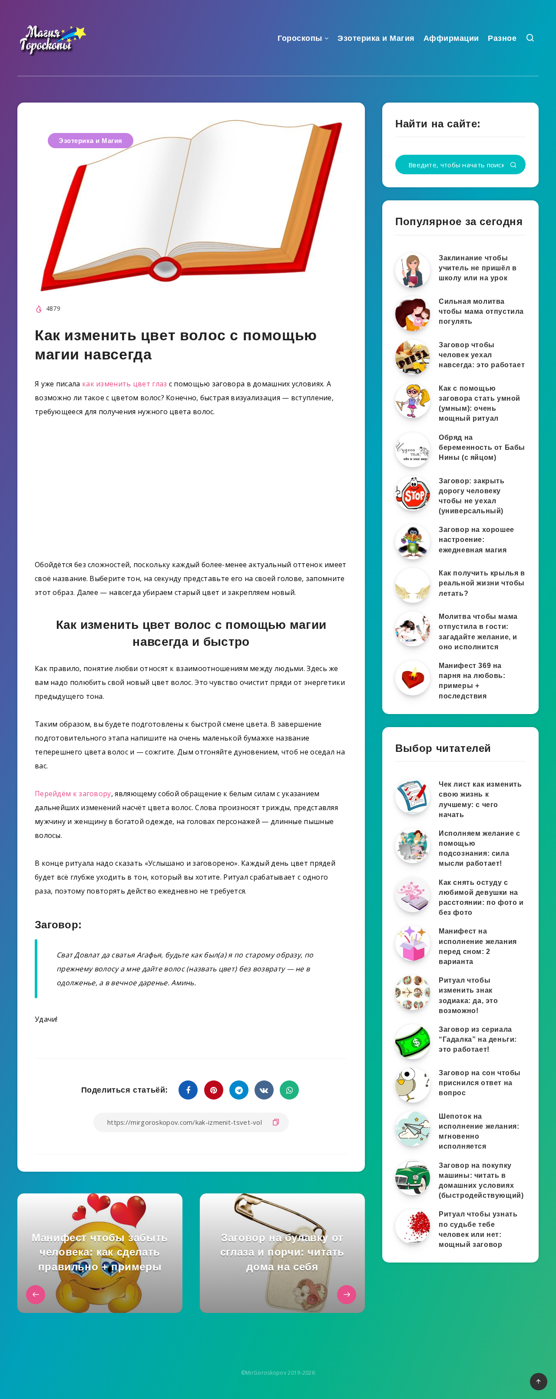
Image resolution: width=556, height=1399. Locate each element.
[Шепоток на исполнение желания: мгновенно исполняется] (412, 1128)
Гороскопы (300, 38)
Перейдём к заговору (73, 793)
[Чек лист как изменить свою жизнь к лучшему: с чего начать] (412, 796)
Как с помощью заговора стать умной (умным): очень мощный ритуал (479, 403)
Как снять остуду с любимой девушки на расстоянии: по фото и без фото (481, 898)
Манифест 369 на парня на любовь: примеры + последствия (472, 681)
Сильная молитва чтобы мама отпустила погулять (481, 311)
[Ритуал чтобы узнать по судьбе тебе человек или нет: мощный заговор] (412, 1226)
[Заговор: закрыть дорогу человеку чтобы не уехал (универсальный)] (412, 493)
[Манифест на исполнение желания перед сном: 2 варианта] (412, 943)
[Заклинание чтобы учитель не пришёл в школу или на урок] (412, 270)
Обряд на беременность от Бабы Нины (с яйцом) (482, 447)
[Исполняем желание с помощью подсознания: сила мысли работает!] (412, 845)
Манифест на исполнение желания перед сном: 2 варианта (478, 946)
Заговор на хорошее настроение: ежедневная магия (476, 539)
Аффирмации (451, 38)
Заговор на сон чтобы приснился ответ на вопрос (480, 1083)
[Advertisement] (191, 491)
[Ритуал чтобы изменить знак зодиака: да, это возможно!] (412, 992)
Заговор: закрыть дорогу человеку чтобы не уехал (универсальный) (472, 496)
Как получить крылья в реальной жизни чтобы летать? (482, 583)
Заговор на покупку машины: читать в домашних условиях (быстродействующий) (481, 1181)
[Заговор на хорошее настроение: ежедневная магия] (412, 542)
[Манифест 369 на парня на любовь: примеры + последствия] (412, 678)
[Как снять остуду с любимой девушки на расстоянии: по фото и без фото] (412, 894)
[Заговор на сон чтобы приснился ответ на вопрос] (412, 1085)
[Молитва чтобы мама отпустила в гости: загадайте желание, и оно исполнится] (412, 628)
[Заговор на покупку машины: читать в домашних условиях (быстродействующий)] (412, 1177)
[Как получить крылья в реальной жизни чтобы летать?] (412, 585)
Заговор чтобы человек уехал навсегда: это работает (482, 355)
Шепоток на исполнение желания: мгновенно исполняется (479, 1131)
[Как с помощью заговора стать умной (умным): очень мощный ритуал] (412, 400)
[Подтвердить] (513, 165)
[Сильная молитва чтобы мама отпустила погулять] (412, 313)
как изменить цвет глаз (124, 384)
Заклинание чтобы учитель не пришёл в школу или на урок (477, 268)
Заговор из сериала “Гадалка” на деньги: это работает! (478, 1039)
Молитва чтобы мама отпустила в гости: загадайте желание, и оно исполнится (478, 632)
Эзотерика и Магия (376, 38)
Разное (502, 38)
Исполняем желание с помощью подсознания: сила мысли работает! (479, 848)
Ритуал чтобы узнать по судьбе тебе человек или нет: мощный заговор (478, 1229)
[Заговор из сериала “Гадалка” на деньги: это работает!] (412, 1041)
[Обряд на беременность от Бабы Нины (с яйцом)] (412, 449)
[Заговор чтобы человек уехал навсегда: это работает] (412, 357)
